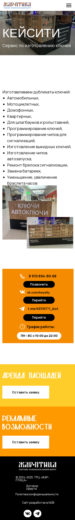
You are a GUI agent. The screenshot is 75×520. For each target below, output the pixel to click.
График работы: (41, 326)
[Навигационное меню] (68, 5)
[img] (22, 292)
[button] (25, 392)
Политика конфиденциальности (36, 494)
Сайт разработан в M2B (38, 503)
